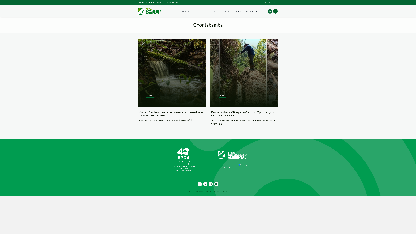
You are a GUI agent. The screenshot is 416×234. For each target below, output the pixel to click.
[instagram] (273, 2)
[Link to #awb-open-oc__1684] (275, 11)
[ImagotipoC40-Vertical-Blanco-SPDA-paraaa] (183, 148)
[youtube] (277, 2)
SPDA (201, 191)
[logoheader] (149, 8)
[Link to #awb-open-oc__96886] (270, 11)
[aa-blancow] (232, 151)
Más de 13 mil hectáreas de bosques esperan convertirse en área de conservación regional (171, 114)
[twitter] (270, 2)
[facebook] (266, 2)
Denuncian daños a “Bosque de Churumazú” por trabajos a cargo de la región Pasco (242, 114)
